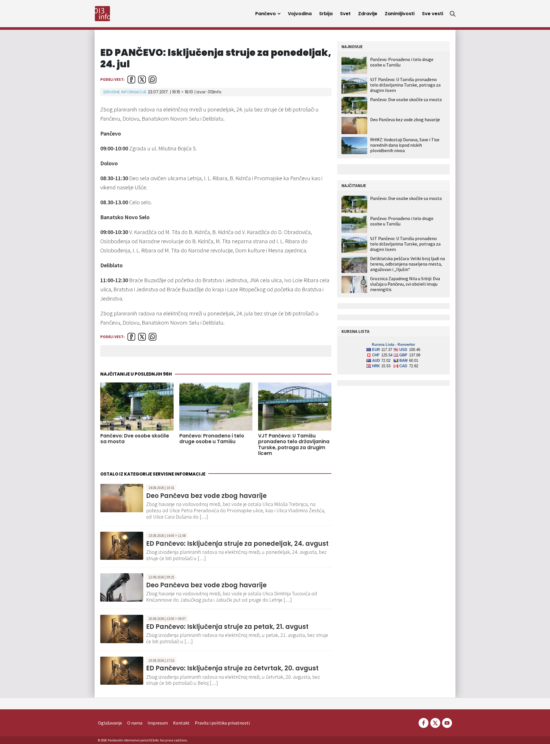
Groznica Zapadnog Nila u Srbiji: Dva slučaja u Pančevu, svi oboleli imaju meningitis (405, 284)
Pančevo (265, 13)
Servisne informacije (124, 92)
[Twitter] (435, 722)
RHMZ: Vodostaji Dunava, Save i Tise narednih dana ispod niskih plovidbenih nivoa (404, 145)
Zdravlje (367, 13)
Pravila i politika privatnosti (222, 723)
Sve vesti (432, 13)
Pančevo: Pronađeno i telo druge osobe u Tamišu (211, 439)
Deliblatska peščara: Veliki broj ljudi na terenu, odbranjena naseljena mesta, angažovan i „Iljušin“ (407, 264)
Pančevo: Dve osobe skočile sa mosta (134, 439)
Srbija (326, 13)
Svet (345, 13)
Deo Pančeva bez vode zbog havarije (206, 495)
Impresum (158, 723)
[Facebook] (423, 722)
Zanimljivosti (400, 13)
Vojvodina (300, 13)
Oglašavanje (110, 723)
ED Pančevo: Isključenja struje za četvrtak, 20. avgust (232, 668)
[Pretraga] (452, 13)
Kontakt (181, 723)
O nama (134, 723)
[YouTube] (446, 722)
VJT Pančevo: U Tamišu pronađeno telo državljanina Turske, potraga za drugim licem (293, 444)
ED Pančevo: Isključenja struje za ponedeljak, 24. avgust (237, 543)
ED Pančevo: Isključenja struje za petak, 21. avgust (227, 626)
